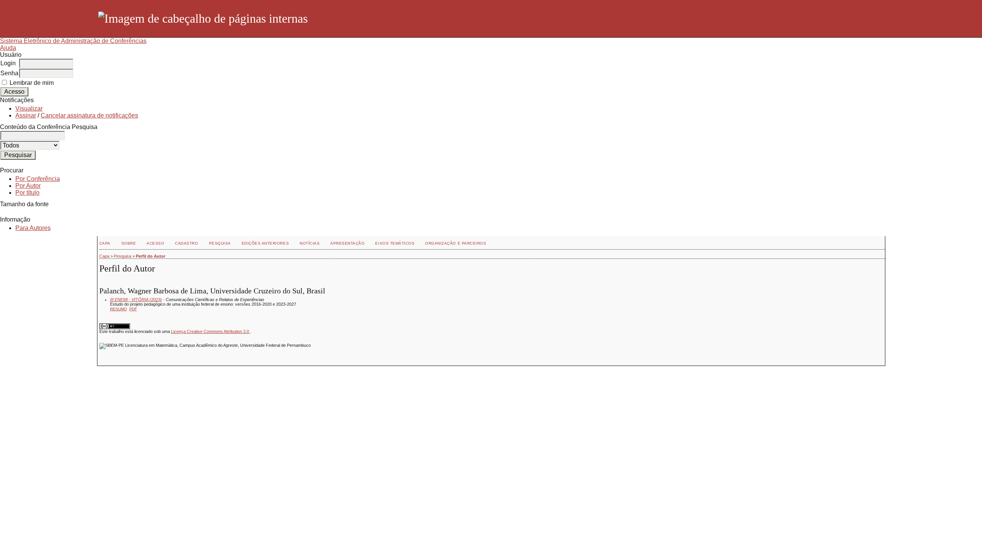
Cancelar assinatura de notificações (89, 115)
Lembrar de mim (32, 82)
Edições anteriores (265, 243)
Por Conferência (37, 179)
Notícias (310, 243)
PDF (133, 309)
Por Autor (28, 185)
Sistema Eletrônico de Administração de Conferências (73, 41)
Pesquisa (220, 243)
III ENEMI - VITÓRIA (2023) (136, 299)
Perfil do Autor (150, 256)
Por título (27, 192)
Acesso (155, 243)
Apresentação (347, 243)
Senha (9, 73)
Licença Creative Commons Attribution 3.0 (210, 331)
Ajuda (8, 48)
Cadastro (186, 243)
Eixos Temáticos (394, 243)
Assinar (25, 115)
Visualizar (29, 108)
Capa (104, 243)
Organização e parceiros (455, 243)
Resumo (118, 309)
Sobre (128, 243)
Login (8, 63)
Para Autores (33, 228)
